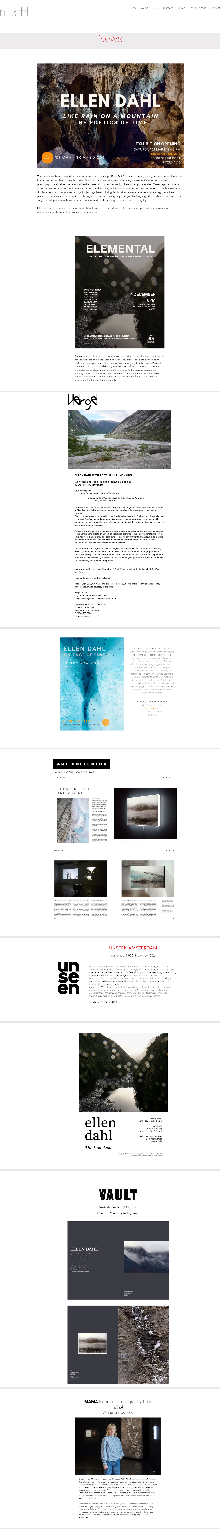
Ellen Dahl (125, 996)
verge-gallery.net (82, 616)
